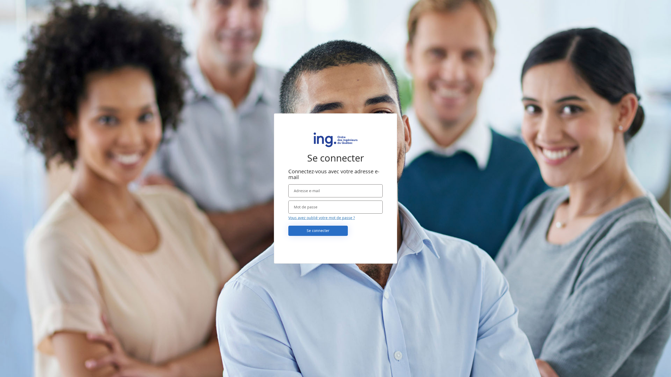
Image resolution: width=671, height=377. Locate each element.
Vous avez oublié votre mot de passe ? (321, 217)
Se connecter (318, 230)
